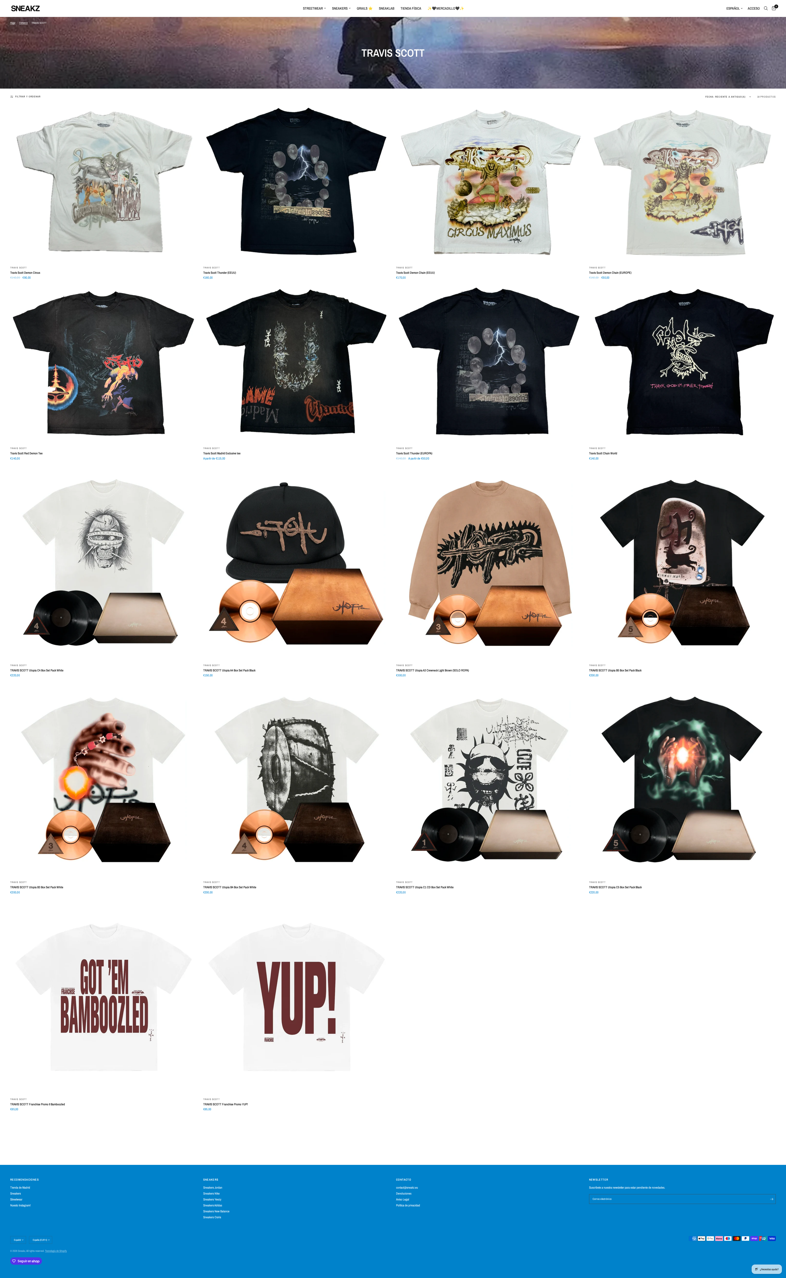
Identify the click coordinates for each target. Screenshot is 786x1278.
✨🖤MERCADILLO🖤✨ (445, 8)
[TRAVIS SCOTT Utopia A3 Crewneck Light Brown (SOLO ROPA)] (489, 563)
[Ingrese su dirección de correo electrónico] (772, 1199)
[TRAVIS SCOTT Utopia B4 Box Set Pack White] (296, 780)
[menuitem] (314, 8)
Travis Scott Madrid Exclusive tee (222, 453)
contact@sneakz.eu (407, 1187)
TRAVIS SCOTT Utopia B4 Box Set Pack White (229, 887)
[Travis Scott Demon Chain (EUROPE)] (682, 183)
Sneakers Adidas (212, 1205)
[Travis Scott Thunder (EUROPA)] (489, 364)
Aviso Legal (402, 1199)
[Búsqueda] (766, 8)
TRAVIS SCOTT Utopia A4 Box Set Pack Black (229, 670)
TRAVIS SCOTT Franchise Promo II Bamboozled (37, 1104)
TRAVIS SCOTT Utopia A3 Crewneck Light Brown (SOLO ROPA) (432, 670)
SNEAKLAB (386, 8)
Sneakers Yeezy (212, 1199)
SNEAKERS (211, 1179)
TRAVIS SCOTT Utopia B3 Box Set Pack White (36, 887)
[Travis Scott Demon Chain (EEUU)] (489, 183)
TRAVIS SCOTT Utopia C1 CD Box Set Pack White (425, 887)
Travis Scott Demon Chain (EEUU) (415, 272)
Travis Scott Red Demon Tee (26, 453)
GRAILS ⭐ (365, 8)
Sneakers (340, 8)
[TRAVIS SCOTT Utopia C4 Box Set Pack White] (103, 563)
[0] (773, 8)
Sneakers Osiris (212, 1217)
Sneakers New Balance (216, 1211)
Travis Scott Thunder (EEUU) (219, 272)
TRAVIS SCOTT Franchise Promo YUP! (225, 1104)
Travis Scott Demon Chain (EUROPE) (610, 272)
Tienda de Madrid (20, 1187)
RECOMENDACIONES (24, 1179)
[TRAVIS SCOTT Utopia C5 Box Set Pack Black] (682, 780)
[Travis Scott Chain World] (682, 364)
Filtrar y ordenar (28, 96)
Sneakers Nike (211, 1193)
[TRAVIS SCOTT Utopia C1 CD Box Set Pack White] (489, 780)
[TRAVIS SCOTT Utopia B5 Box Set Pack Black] (682, 563)
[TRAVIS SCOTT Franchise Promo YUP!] (296, 997)
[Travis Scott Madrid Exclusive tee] (296, 364)
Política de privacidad (408, 1205)
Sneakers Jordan (212, 1187)
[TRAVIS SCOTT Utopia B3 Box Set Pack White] (103, 780)
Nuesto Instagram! (20, 1205)
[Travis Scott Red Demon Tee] (103, 364)
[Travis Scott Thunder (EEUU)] (296, 183)
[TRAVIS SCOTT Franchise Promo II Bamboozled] (103, 997)
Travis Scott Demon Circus (25, 272)
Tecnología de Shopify (56, 1251)
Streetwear (313, 8)
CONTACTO (403, 1179)
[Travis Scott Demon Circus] (103, 183)
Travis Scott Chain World (603, 453)
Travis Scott (18, 267)
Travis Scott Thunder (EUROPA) (414, 453)
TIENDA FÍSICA (411, 8)
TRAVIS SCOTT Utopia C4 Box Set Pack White (36, 670)
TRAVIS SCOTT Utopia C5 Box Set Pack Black (615, 887)
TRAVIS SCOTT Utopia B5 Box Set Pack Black (615, 670)
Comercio (23, 23)
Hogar (12, 23)
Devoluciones (403, 1193)
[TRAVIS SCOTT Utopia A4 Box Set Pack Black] (296, 563)
